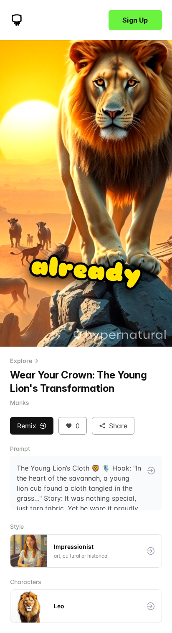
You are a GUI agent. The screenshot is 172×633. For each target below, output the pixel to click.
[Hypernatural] (16, 20)
